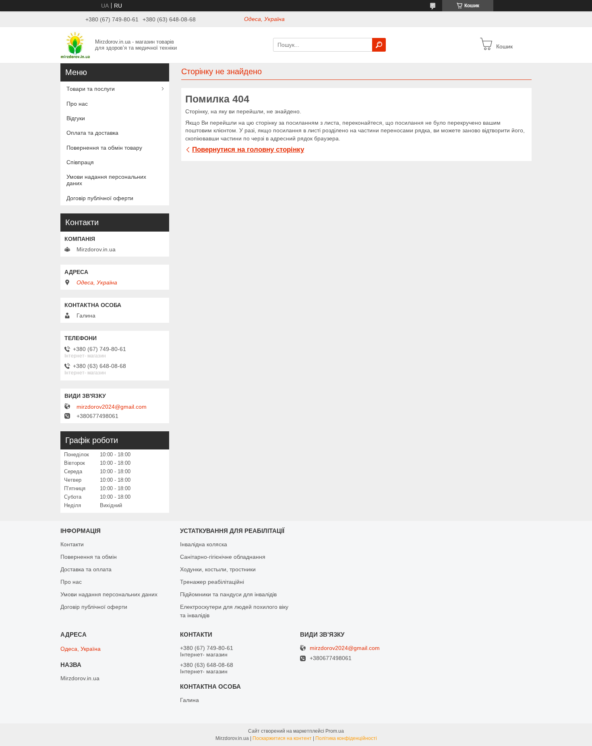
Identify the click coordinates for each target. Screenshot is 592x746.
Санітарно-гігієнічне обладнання (222, 557)
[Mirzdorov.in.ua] (75, 44)
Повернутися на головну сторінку (248, 149)
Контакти (72, 544)
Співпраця (80, 162)
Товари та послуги (90, 89)
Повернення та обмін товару (104, 147)
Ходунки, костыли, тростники (218, 569)
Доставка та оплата (86, 569)
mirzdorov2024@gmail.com (112, 406)
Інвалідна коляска (203, 544)
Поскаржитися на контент (282, 738)
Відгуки (75, 118)
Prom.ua (334, 731)
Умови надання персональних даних (106, 179)
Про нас (77, 103)
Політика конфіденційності (346, 738)
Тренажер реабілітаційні (212, 582)
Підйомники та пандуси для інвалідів (228, 594)
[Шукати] (379, 45)
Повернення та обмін (88, 557)
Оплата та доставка (92, 133)
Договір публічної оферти (99, 198)
